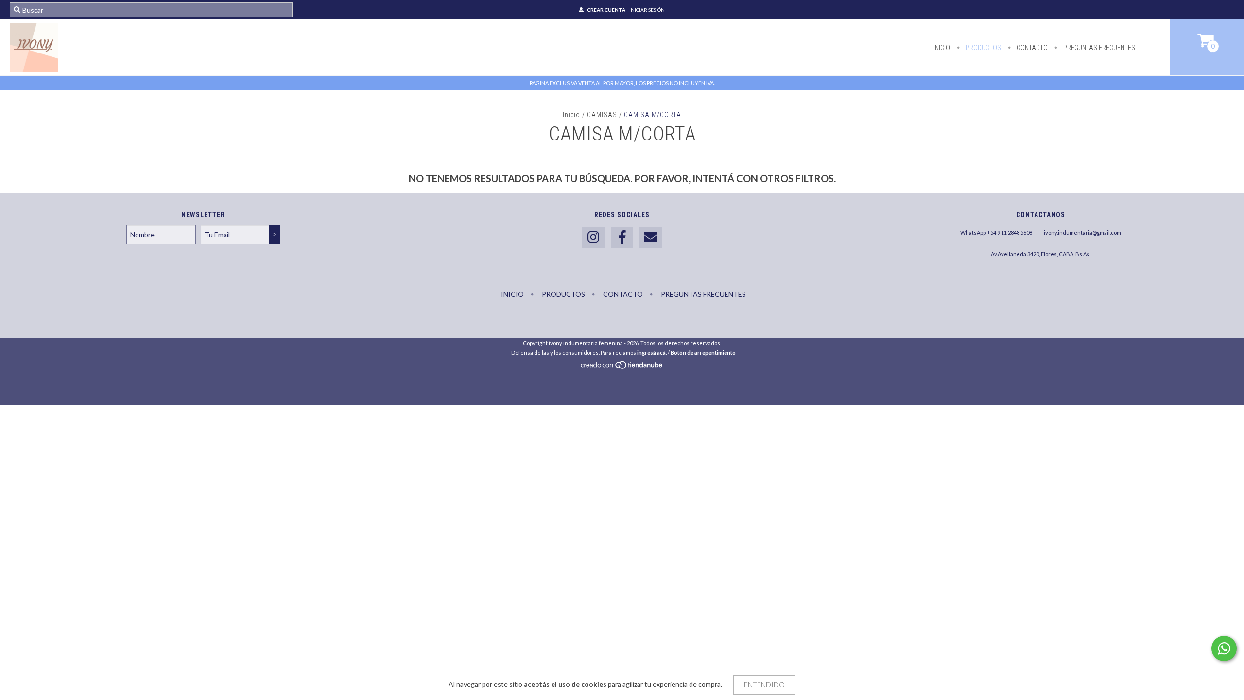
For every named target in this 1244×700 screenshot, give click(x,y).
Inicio (941, 48)
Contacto (1031, 48)
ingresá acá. (652, 353)
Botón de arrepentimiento (703, 353)
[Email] (650, 237)
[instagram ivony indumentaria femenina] (593, 237)
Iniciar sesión (647, 10)
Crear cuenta (606, 10)
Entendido (764, 685)
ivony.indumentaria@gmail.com (1082, 232)
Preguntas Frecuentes (1098, 48)
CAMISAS (602, 115)
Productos (982, 48)
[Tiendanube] (622, 367)
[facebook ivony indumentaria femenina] (622, 237)
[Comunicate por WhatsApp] (1224, 648)
